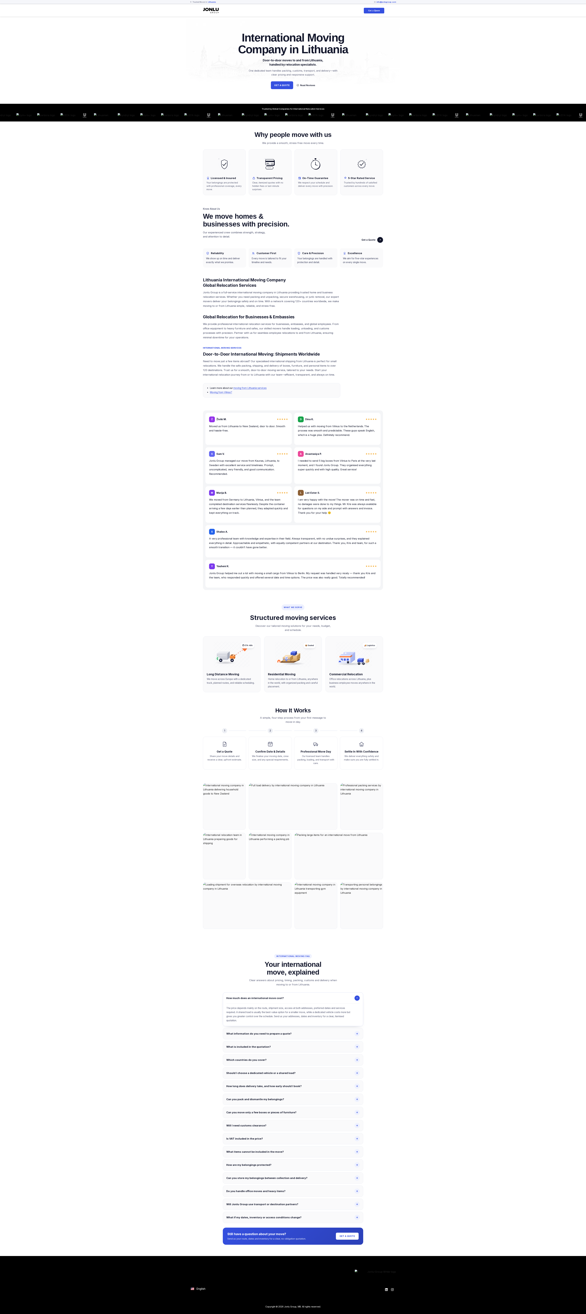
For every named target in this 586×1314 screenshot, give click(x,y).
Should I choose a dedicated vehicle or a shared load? (260, 1073)
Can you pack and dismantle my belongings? (255, 1099)
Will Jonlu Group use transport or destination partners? (262, 1204)
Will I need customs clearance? (246, 1125)
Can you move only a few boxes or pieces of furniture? (261, 1112)
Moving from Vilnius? (221, 392)
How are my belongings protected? (248, 1164)
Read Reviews (307, 85)
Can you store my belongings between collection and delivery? (266, 1178)
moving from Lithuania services (250, 388)
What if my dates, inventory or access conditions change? (263, 1217)
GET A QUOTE (282, 85)
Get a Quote (368, 239)
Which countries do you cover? (246, 1059)
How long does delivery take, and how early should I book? (264, 1086)
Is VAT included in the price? (244, 1138)
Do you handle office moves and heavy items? (255, 1191)
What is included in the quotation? (248, 1046)
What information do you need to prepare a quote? (258, 1033)
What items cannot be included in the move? (255, 1151)
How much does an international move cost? (255, 998)
